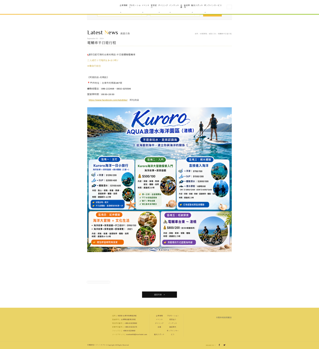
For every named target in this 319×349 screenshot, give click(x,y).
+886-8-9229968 (130, 323)
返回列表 (158, 295)
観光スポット (197, 5)
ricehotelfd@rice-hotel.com (136, 334)
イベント (146, 5)
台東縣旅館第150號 (128, 319)
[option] (98, 282)
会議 (181, 6)
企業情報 (123, 5)
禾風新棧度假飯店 (100, 6)
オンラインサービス (213, 5)
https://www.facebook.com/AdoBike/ (108, 100)
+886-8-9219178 (130, 327)
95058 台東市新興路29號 (127, 316)
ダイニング (163, 5)
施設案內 (187, 6)
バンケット (174, 5)
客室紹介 (154, 6)
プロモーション (135, 6)
